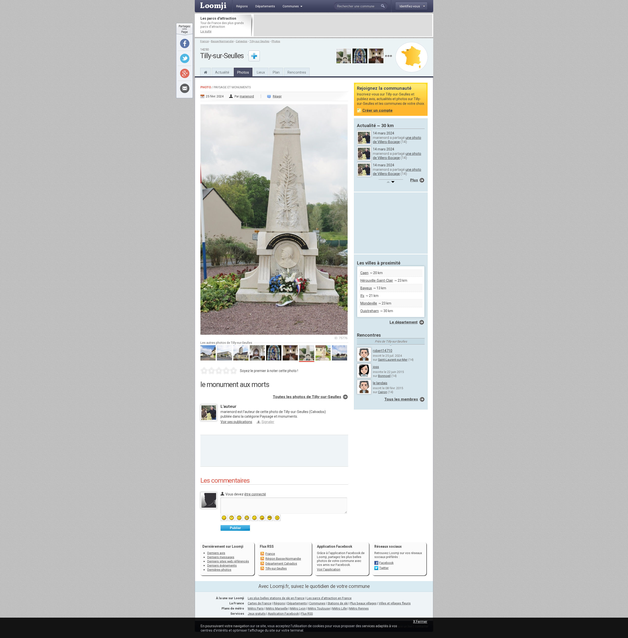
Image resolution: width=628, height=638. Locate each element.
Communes (317, 603)
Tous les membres (401, 399)
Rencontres (297, 72)
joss (376, 367)
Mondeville (368, 303)
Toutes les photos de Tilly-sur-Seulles (307, 397)
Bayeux (366, 288)
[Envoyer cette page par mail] (184, 88)
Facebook (386, 563)
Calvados (241, 41)
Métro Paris (256, 608)
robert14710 (382, 351)
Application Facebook (283, 613)
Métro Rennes (359, 608)
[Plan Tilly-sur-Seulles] (411, 57)
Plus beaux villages (363, 603)
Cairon (382, 392)
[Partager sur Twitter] (184, 58)
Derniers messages (220, 557)
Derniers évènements (222, 565)
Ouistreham (369, 311)
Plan (276, 72)
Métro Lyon (298, 608)
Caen (364, 273)
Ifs (362, 296)
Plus (414, 180)
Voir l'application (328, 569)
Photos (276, 41)
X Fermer (420, 622)
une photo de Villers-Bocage (397, 140)
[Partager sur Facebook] (184, 43)
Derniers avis (216, 553)
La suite (205, 31)
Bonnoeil (384, 376)
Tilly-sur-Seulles (259, 41)
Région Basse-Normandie (283, 558)
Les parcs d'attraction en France (329, 598)
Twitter (384, 568)
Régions (279, 603)
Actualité (222, 72)
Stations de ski (337, 603)
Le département (404, 322)
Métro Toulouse (319, 608)
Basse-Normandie (222, 41)
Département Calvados (281, 563)
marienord (247, 96)
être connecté (255, 494)
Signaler (268, 422)
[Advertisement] (343, 25)
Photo (205, 87)
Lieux (261, 72)
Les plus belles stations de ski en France (276, 598)
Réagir (277, 96)
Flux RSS (267, 546)
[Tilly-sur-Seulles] (205, 71)
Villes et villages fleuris (395, 603)
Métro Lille (339, 608)
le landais (380, 383)
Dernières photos (219, 570)
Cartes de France (259, 603)
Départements (297, 603)
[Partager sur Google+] (184, 73)
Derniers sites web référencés (228, 561)
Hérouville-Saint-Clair (376, 280)
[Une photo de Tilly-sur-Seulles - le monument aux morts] (274, 218)
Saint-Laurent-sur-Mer (392, 359)
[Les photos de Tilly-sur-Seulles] (388, 56)
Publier (235, 528)
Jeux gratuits (257, 613)
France (204, 41)
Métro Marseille (277, 608)
